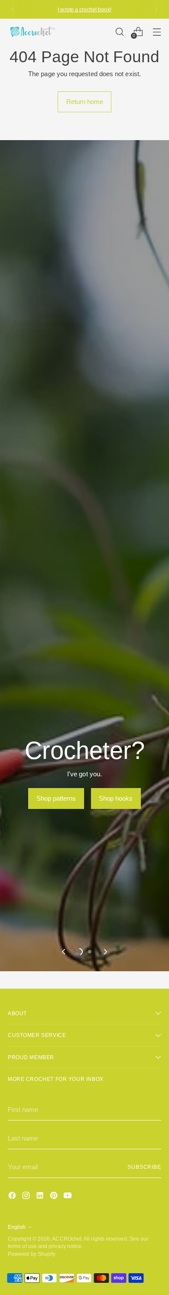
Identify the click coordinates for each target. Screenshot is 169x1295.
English (17, 1227)
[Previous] (13, 9)
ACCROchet (66, 1238)
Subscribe (144, 1167)
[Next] (156, 9)
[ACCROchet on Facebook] (13, 1197)
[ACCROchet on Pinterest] (54, 1197)
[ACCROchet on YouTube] (68, 1197)
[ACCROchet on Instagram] (27, 1197)
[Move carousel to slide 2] (89, 951)
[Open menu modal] (157, 31)
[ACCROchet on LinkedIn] (41, 1197)
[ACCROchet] (31, 31)
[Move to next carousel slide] (104, 951)
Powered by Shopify (31, 1254)
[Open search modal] (119, 31)
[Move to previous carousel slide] (64, 951)
